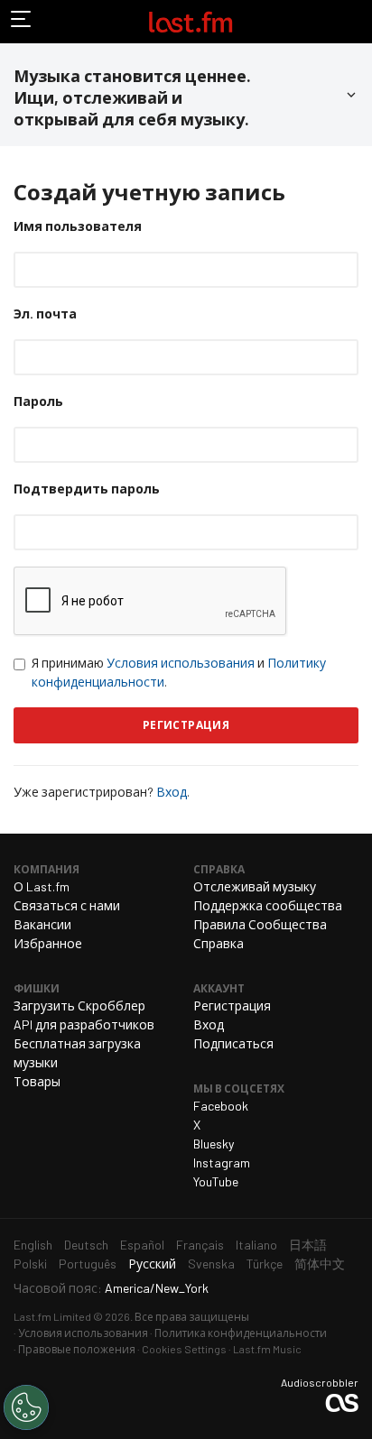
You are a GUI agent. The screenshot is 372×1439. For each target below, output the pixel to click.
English (33, 1244)
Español (142, 1244)
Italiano (256, 1244)
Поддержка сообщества (267, 905)
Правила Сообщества (260, 924)
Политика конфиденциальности (240, 1332)
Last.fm (190, 21)
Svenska (211, 1263)
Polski (30, 1263)
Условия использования (181, 662)
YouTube (215, 1181)
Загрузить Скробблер (79, 1005)
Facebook (220, 1105)
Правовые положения (76, 1348)
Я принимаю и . (179, 672)
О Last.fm (42, 886)
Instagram (221, 1162)
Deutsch (86, 1244)
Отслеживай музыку (254, 886)
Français (200, 1244)
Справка (218, 943)
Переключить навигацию (21, 21)
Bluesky (213, 1143)
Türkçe (264, 1263)
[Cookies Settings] (26, 1407)
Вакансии (42, 924)
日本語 (308, 1244)
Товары (37, 1081)
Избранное (48, 943)
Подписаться (233, 1043)
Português (87, 1263)
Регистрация (232, 1005)
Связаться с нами (67, 905)
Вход (171, 791)
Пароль (38, 401)
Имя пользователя (78, 226)
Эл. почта (45, 313)
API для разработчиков (84, 1024)
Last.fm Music (267, 1348)
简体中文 (319, 1263)
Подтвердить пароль (87, 488)
